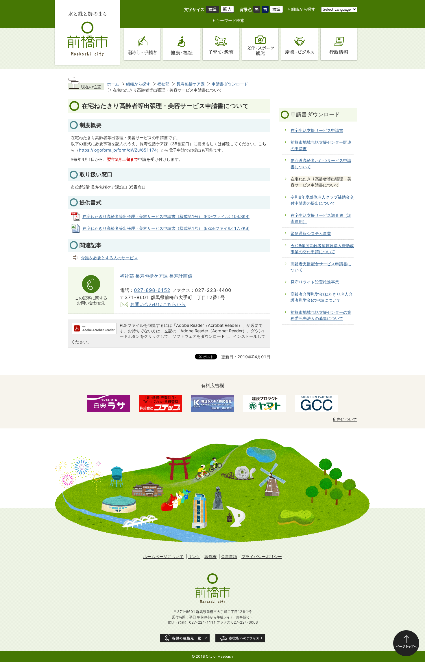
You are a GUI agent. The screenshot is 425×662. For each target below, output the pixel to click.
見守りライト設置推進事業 (315, 281)
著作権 (210, 556)
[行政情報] (339, 44)
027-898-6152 (152, 290)
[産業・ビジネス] (299, 44)
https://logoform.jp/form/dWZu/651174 (118, 150)
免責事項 (229, 556)
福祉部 (163, 83)
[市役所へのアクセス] (240, 638)
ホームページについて (163, 556)
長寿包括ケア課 (190, 83)
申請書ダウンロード (230, 83)
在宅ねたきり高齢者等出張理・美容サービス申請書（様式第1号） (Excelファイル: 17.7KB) (166, 228)
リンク (194, 556)
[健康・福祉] (181, 44)
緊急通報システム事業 (311, 233)
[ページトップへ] (406, 643)
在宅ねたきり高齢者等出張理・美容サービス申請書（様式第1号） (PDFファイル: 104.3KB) (166, 216)
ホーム (113, 83)
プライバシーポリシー (261, 556)
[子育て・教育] (221, 44)
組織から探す (303, 9)
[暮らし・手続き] (142, 44)
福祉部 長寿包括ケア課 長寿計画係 (156, 276)
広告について (345, 419)
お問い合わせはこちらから (158, 304)
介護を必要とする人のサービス (109, 257)
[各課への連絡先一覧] (185, 638)
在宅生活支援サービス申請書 (317, 130)
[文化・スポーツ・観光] (260, 44)
